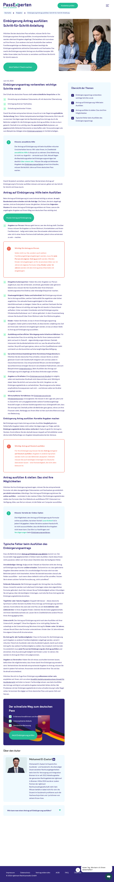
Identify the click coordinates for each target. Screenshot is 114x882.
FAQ (67, 872)
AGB (57, 872)
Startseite (7, 13)
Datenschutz (25, 872)
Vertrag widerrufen (43, 872)
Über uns (77, 872)
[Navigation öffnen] (107, 5)
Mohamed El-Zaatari (40, 759)
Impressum (10, 872)
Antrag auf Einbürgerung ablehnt (34, 554)
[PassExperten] (17, 5)
